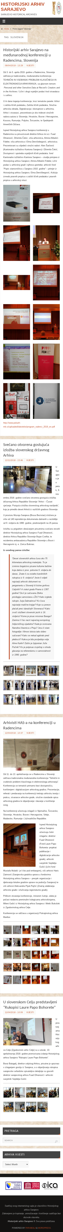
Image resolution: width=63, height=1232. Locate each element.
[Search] (56, 1141)
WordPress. (44, 1228)
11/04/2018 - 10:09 (14, 1012)
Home (6, 29)
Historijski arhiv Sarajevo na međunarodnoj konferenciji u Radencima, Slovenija (27, 55)
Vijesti (30, 65)
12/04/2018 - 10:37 (14, 733)
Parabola (31, 1228)
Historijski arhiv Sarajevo (23, 7)
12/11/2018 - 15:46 (14, 460)
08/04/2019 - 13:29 (14, 65)
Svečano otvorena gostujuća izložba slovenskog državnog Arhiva (26, 450)
